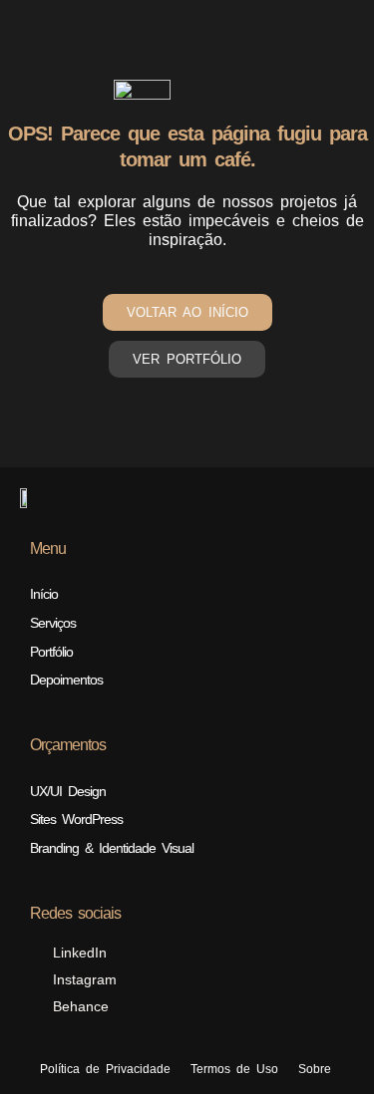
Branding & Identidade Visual (111, 848)
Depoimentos (66, 679)
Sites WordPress (76, 819)
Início (44, 594)
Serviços (53, 623)
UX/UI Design (68, 791)
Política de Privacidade (105, 1069)
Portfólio (51, 652)
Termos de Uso (234, 1069)
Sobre (314, 1069)
